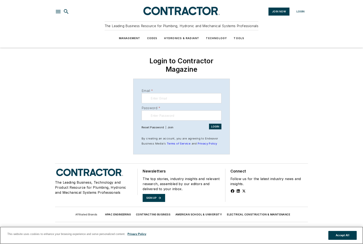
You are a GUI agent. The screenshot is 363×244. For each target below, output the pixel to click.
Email (147, 91)
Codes (152, 38)
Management (129, 38)
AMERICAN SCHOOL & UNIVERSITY (198, 214)
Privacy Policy (207, 143)
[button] (58, 11)
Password (151, 108)
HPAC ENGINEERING (118, 214)
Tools (239, 38)
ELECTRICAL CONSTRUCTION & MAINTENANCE (258, 214)
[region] (181, 235)
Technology (216, 38)
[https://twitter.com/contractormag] (244, 191)
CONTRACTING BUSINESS (153, 214)
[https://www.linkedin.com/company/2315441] (238, 191)
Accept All (342, 235)
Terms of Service (179, 143)
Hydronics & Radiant (181, 38)
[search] (66, 11)
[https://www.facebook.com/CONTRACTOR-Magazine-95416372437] (232, 191)
